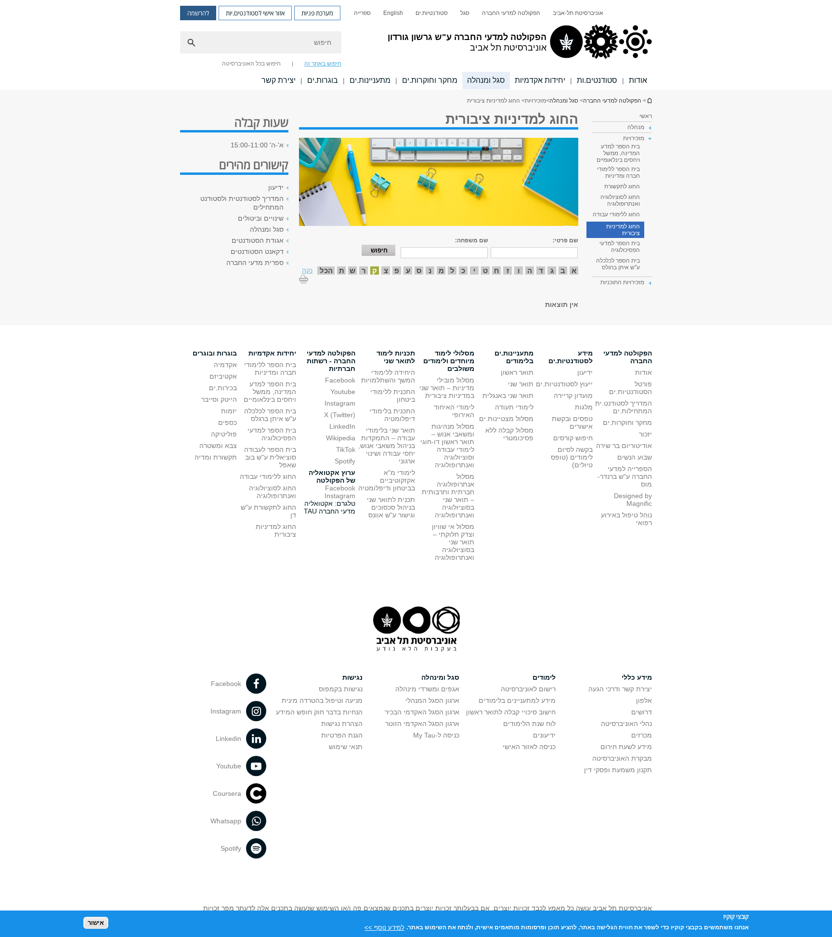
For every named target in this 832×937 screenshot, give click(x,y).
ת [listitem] (341, 270)
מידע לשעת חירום (626, 747)
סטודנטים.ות (597, 80)
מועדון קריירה (573, 395)
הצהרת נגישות (342, 723)
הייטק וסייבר (219, 399)
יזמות (229, 411)
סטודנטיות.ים (432, 13)
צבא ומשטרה (218, 445)
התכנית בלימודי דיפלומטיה (392, 414)
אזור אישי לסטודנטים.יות (255, 13)
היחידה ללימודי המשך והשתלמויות (388, 376)
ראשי (645, 116)
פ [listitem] (396, 270)
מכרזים (641, 735)
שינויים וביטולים (261, 218)
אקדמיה (225, 365)
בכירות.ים (223, 388)
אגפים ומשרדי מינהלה (427, 689)
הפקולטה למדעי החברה (511, 13)
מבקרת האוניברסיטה (622, 758)
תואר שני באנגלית (507, 395)
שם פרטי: (565, 240)
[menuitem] (578, 13)
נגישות (352, 677)
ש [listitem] (352, 270)
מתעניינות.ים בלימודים (513, 357)
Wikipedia (340, 438)
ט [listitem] (485, 270)
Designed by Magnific (633, 499)
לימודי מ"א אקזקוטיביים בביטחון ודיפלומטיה (386, 480)
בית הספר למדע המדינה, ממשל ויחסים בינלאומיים (618, 153)
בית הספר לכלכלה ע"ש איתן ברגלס (618, 264)
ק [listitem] (374, 270)
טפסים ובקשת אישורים (572, 422)
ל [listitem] (452, 270)
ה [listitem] (529, 270)
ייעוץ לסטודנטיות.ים (564, 384)
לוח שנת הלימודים (529, 723)
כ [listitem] (463, 270)
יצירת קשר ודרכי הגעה (620, 689)
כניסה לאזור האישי (529, 747)
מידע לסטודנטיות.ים (570, 357)
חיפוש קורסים (573, 438)
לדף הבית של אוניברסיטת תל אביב (649, 100)
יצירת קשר (278, 80)
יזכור (645, 434)
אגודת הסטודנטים (258, 240)
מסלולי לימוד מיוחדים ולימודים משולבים (448, 360)
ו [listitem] (519, 270)
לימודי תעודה (514, 407)
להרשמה (198, 13)
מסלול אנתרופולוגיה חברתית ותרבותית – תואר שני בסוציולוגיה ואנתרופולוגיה (448, 496)
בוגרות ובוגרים (215, 353)
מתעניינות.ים (370, 80)
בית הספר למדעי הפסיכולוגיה (619, 246)
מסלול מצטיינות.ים (506, 418)
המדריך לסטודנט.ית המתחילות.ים (623, 407)
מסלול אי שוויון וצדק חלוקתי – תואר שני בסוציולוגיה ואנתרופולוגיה (453, 542)
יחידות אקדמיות (540, 80)
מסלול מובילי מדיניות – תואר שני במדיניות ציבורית (446, 387)
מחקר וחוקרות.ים (429, 80)
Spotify (345, 461)
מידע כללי (637, 677)
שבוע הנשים (634, 457)
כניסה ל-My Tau (436, 735)
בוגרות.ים (322, 80)
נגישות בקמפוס (341, 689)
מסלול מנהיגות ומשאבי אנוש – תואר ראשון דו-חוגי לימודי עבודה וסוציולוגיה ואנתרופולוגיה (447, 445)
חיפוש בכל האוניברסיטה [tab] (251, 63)
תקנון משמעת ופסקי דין (618, 770)
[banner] (416, 45)
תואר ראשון (517, 372)
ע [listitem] (408, 270)
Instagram (340, 403)
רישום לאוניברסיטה (528, 689)
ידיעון (276, 187)
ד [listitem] (541, 270)
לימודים (544, 677)
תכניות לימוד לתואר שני (396, 357)
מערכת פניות (317, 13)
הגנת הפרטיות (342, 735)
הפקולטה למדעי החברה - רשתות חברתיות (331, 360)
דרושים (641, 712)
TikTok (345, 449)
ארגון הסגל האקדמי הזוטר (422, 723)
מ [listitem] (441, 270)
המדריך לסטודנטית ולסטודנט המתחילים (242, 203)
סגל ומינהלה (440, 677)
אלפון (644, 700)
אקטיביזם (223, 376)
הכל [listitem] (326, 270)
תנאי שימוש (346, 747)
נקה (307, 270)
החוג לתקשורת (622, 186)
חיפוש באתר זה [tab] (322, 63)
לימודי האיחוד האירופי (454, 411)
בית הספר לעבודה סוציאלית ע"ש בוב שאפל (270, 457)
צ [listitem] (386, 270)
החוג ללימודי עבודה (616, 214)
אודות (638, 80)
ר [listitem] (364, 270)
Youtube (342, 392)
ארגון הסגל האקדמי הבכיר (422, 712)
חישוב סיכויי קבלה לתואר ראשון (511, 712)
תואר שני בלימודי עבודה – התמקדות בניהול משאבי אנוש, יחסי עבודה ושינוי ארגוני (386, 445)
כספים (227, 422)
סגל (464, 13)
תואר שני (520, 384)
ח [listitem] (496, 270)
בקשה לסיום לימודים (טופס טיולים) (572, 457)
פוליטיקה (224, 434)
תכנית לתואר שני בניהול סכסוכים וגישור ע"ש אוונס (391, 507)
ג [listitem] (552, 270)
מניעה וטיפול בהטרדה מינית (322, 700)
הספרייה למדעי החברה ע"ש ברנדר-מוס (625, 476)
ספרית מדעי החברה (255, 262)
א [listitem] (574, 270)
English (393, 13)
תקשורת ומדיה (216, 457)
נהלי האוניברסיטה (626, 723)
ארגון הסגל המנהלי (432, 700)
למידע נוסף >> (384, 927)
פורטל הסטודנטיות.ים (630, 388)
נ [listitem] (430, 270)
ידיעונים (544, 735)
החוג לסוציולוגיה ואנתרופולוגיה (620, 200)
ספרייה (362, 13)
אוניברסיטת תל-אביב (578, 13)
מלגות (584, 407)
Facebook (340, 380)
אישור (96, 922)
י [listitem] (474, 270)
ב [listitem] (562, 270)
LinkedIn (342, 426)
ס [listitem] (418, 270)
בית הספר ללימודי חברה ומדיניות (618, 172)
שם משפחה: (471, 240)
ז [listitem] (508, 270)
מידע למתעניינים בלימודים (517, 700)
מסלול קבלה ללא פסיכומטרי (509, 434)
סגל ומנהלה (486, 80)
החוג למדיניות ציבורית (623, 230)
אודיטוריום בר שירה (624, 445)
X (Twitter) (339, 415)
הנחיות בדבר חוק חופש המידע (319, 712)
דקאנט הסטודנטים (257, 251)
